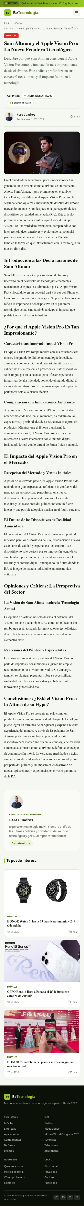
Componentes (12, 1139)
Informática (51, 1150)
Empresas (10, 1128)
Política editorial (13, 1171)
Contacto (9, 1182)
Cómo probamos (14, 1177)
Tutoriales (50, 1139)
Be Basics (9, 1145)
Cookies (49, 1177)
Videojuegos (52, 1128)
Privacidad (50, 1171)
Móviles (17, 23)
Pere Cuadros (26, 114)
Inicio (7, 23)
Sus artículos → (21, 843)
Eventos (9, 1150)
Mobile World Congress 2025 (61, 1134)
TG (63, 1197)
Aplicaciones (11, 1134)
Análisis (49, 1123)
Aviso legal (50, 1166)
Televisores (51, 1145)
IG (70, 1197)
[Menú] (76, 12)
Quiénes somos (13, 1166)
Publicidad (50, 1182)
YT (56, 1197)
